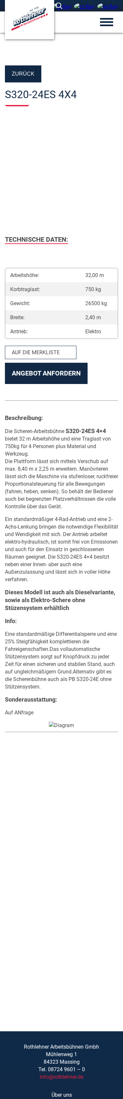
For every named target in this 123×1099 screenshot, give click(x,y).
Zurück (23, 74)
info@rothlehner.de (61, 1077)
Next (110, 171)
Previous (13, 171)
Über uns (61, 1095)
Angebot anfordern (46, 373)
